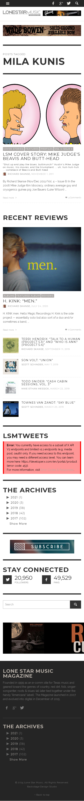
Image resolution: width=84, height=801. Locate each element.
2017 (14, 518)
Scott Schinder (32, 364)
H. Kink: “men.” (20, 301)
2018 (14, 513)
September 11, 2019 (57, 349)
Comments (74, 197)
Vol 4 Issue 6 (63, 149)
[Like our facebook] (46, 579)
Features (32, 149)
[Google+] (61, 3)
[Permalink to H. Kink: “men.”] (42, 265)
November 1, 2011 (42, 174)
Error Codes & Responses (57, 469)
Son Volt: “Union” (37, 360)
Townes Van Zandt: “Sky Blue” (48, 402)
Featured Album (28, 295)
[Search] (8, 3)
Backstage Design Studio (42, 786)
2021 (14, 497)
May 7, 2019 (51, 364)
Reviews (47, 295)
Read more (8, 198)
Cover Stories (13, 149)
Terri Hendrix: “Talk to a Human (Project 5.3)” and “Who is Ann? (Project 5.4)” (50, 342)
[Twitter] (68, 3)
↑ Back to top (42, 794)
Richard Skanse (19, 174)
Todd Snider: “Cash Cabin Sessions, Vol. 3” (44, 383)
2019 (14, 508)
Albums (9, 295)
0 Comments (74, 329)
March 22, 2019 (60, 388)
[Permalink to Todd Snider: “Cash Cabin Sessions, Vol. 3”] (11, 387)
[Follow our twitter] (7, 579)
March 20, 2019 (54, 407)
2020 (15, 502)
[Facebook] (53, 3)
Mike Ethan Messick (35, 388)
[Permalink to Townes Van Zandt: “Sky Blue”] (11, 408)
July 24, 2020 (39, 306)
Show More (18, 523)
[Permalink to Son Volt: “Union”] (11, 366)
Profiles (47, 149)
